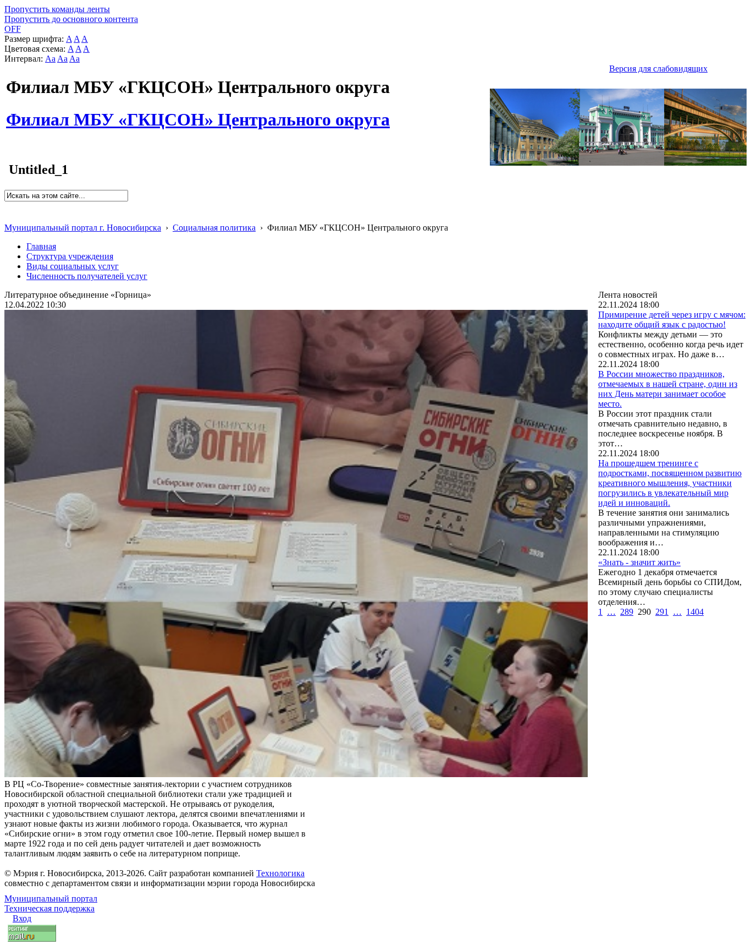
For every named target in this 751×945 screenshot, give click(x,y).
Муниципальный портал (50, 898)
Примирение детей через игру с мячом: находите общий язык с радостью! (672, 319)
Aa (50, 58)
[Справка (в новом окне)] (9, 216)
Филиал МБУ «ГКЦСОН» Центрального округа (198, 113)
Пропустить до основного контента (71, 19)
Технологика (280, 873)
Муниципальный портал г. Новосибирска (82, 227)
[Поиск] (8, 206)
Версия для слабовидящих (658, 68)
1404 (695, 611)
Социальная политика (214, 227)
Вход (22, 918)
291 (662, 611)
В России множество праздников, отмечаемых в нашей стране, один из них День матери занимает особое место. (667, 388)
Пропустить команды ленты (57, 9)
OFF (12, 29)
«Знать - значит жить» (639, 562)
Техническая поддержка (49, 908)
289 (626, 611)
